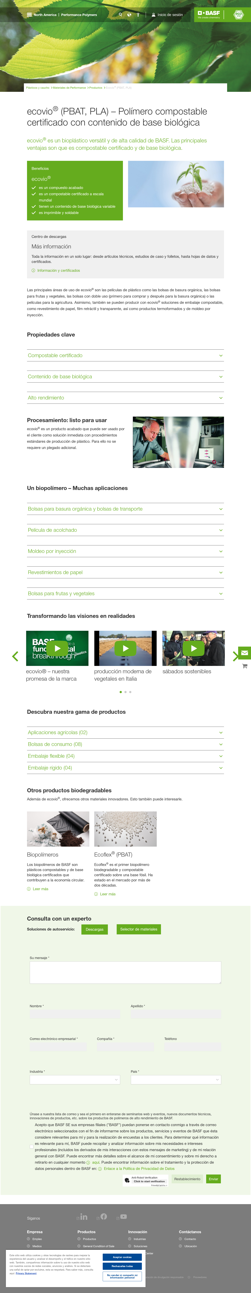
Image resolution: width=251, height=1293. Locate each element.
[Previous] (15, 657)
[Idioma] (129, 14)
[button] (116, 1079)
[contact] (244, 653)
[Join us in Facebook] (101, 1219)
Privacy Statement (26, 1273)
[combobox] (71, 1079)
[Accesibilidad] (138, 14)
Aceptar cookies (122, 1257)
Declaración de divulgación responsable (162, 1277)
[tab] (121, 692)
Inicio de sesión (170, 15)
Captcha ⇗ (159, 1185)
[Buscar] (120, 14)
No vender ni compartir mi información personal (122, 1276)
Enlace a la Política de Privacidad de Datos (139, 1168)
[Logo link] (209, 15)
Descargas (94, 929)
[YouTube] (121, 1219)
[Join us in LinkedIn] (81, 1219)
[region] (76, 1268)
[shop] (244, 666)
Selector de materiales (138, 929)
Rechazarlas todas (122, 1266)
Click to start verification (149, 1181)
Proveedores (200, 1277)
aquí (95, 1162)
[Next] (236, 657)
